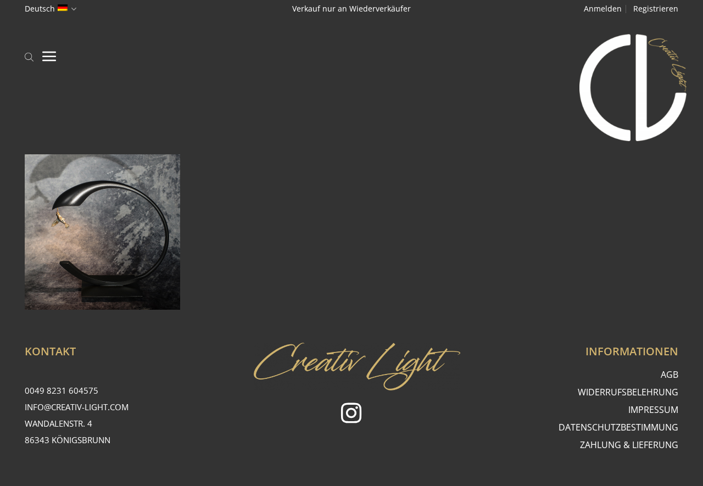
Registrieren (655, 8)
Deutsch (40, 8)
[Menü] (49, 56)
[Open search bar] (29, 56)
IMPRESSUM (653, 410)
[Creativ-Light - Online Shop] (351, 87)
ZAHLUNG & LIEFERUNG (629, 445)
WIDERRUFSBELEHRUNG (628, 392)
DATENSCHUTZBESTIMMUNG (618, 427)
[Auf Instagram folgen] (351, 415)
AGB (669, 374)
